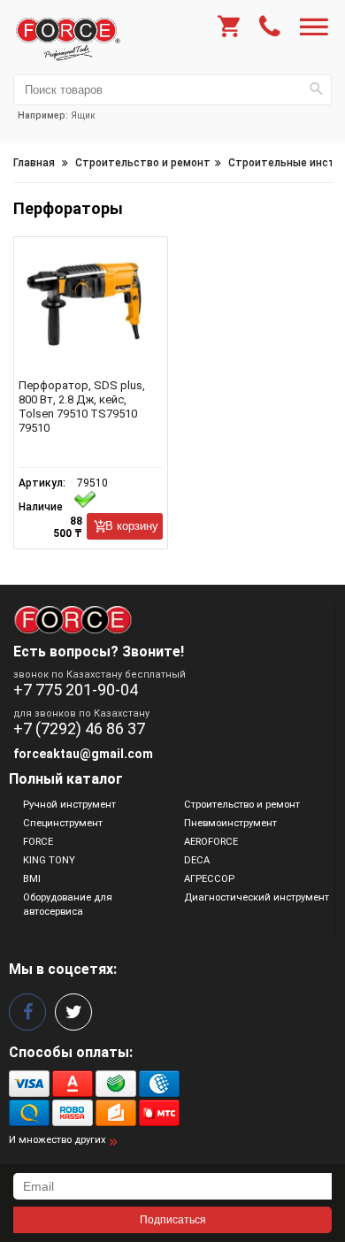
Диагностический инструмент (256, 897)
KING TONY (49, 860)
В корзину (131, 526)
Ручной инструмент (69, 804)
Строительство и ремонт (242, 804)
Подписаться (173, 1220)
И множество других (57, 1140)
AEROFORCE (211, 841)
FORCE (38, 841)
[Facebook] (27, 1012)
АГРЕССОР (209, 879)
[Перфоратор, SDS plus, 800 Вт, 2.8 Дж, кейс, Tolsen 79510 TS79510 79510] (91, 312)
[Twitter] (73, 1012)
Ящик (83, 115)
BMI (32, 879)
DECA (197, 860)
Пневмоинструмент (230, 823)
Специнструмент (63, 823)
